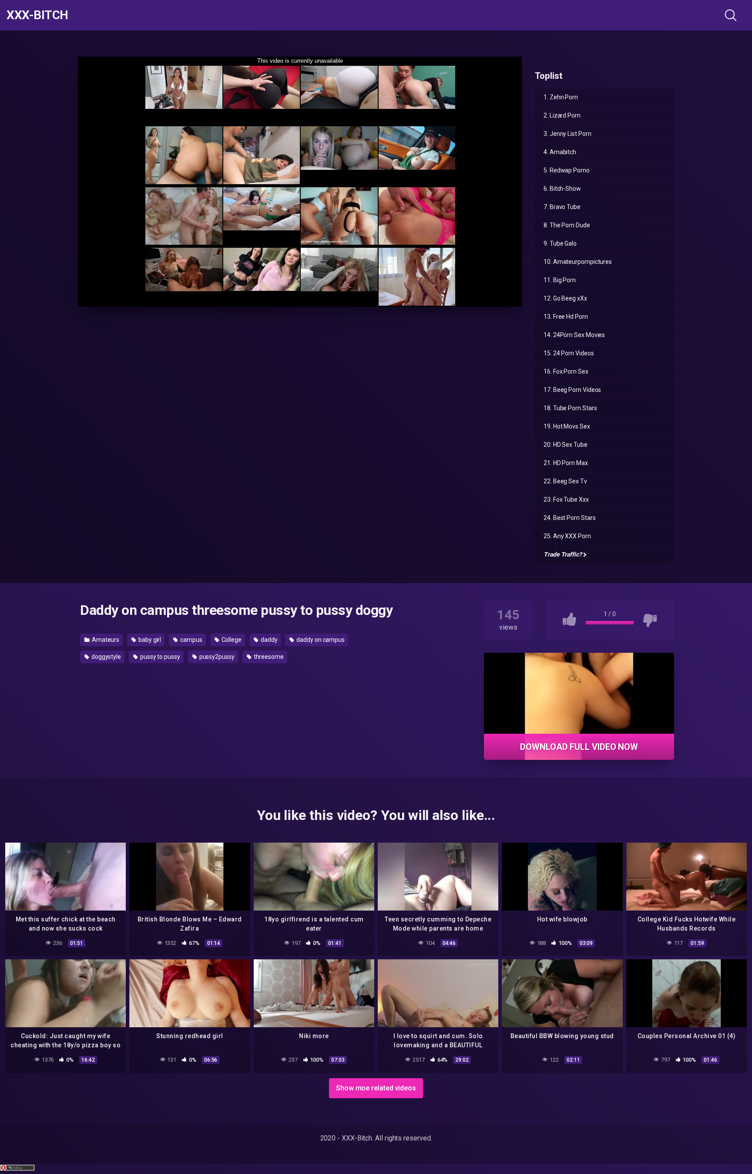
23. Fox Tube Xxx (566, 499)
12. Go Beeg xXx (565, 298)
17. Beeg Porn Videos (572, 389)
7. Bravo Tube (562, 206)
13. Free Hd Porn (566, 316)
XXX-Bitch (37, 15)
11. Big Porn (560, 280)
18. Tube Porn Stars (570, 408)
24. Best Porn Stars (569, 517)
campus (190, 639)
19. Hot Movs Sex (567, 426)
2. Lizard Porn (562, 115)
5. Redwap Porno (567, 170)
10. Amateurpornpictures (578, 261)
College (231, 639)
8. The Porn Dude (567, 225)
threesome (268, 656)
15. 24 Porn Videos (569, 353)
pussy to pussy (159, 656)
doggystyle (105, 656)
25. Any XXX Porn (567, 536)
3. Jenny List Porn (567, 133)
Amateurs (105, 639)
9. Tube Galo (560, 243)
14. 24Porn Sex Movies (574, 334)
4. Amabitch (560, 151)
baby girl (149, 639)
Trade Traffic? (563, 554)
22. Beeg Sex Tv (565, 481)
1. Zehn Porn (561, 97)
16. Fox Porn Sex (566, 371)
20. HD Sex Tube (566, 444)
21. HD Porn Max (566, 462)
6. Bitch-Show (562, 188)
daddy (268, 639)
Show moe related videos (376, 1088)
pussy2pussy (216, 656)
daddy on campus (320, 639)
